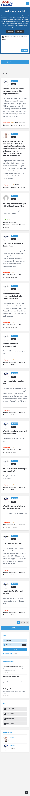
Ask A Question (15, 628)
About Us (10, 31)
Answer (14, 187)
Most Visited (6, 74)
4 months (6, 187)
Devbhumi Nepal (21, 122)
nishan (12, 737)
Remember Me (8, 653)
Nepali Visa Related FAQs (10, 222)
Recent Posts (6, 66)
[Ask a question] (26, 792)
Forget (24, 644)
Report (13, 84)
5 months (22, 275)
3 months (6, 125)
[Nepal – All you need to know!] (7, 3)
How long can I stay (8, 689)
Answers (5, 70)
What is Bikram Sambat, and (11, 676)
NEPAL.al (12, 745)
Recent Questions (8, 62)
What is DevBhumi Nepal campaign (12, 666)
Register (15, 653)
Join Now (19, 31)
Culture (18, 185)
